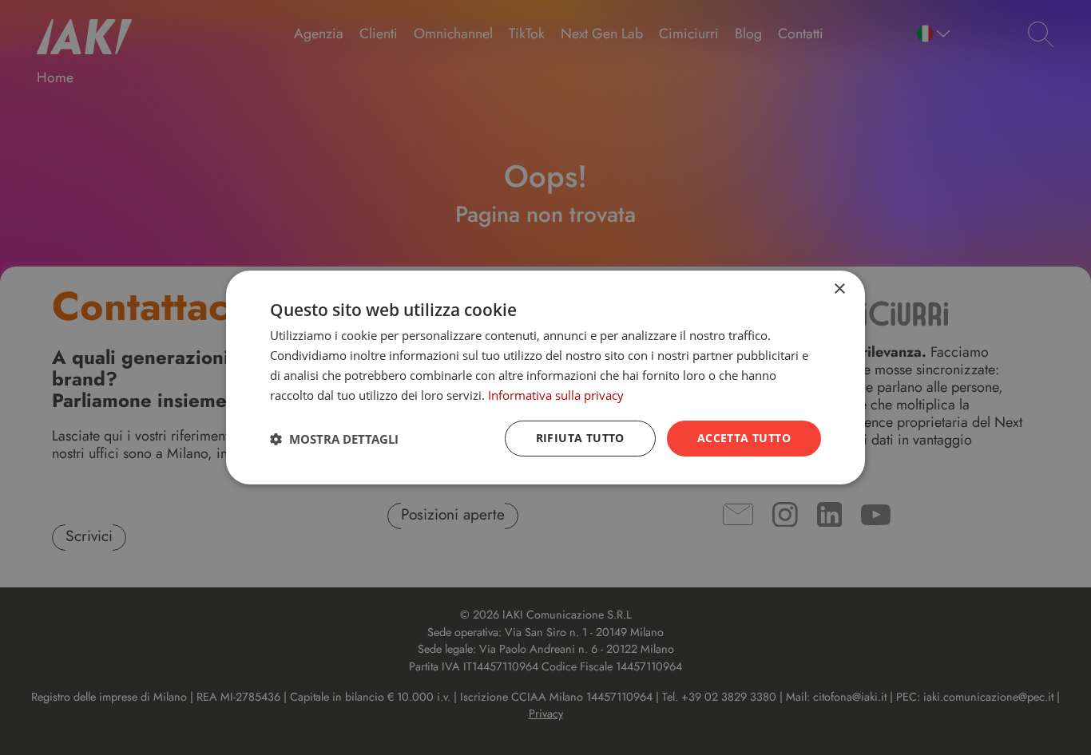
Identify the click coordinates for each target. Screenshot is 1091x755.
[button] (334, 439)
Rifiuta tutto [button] (580, 437)
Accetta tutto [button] (744, 437)
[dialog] (545, 377)
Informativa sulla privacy (556, 395)
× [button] (839, 289)
